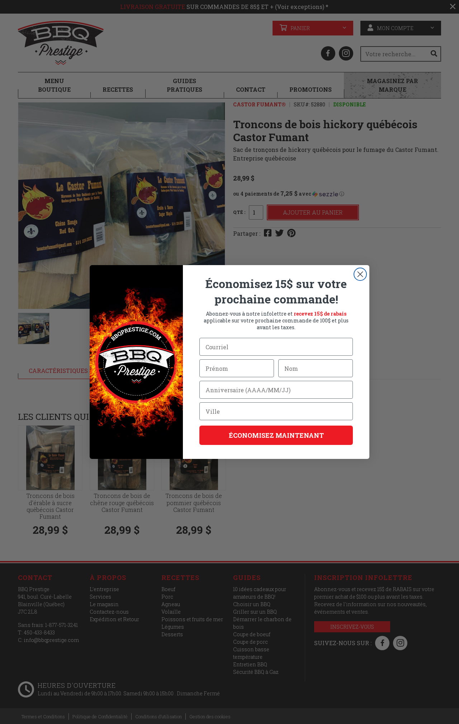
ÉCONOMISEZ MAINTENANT (276, 435)
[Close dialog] (360, 274)
